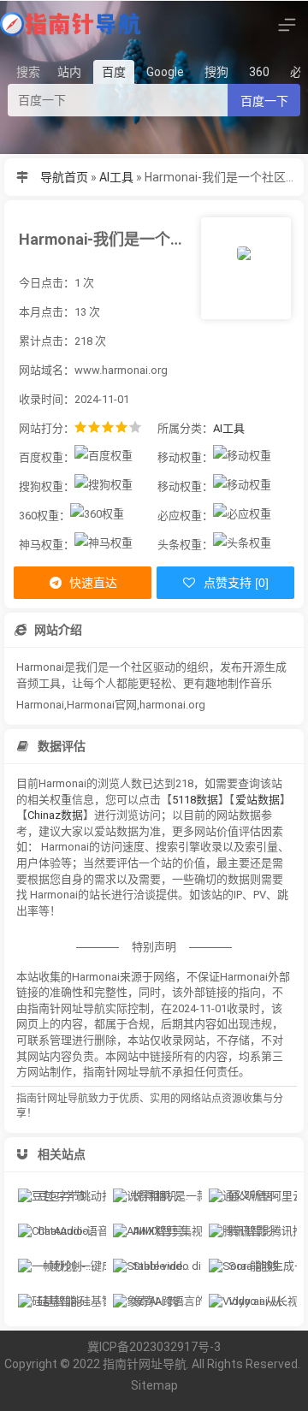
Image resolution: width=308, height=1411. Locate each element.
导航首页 (64, 177)
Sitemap (154, 1385)
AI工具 (116, 177)
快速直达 (92, 583)
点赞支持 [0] (234, 583)
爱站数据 (257, 799)
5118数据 (195, 799)
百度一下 (264, 101)
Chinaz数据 (55, 815)
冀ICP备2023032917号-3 (154, 1347)
